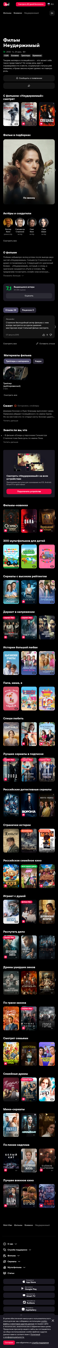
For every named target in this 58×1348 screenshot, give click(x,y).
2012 (8, 52)
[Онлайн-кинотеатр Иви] (7, 4)
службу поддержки (40, 1342)
